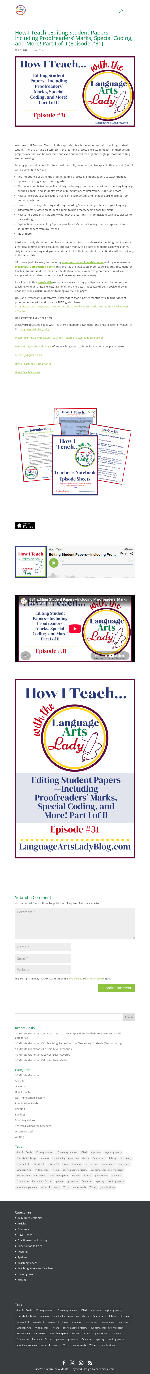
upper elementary (50, 1187)
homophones (107, 1164)
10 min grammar (44, 1152)
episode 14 (53, 1164)
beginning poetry (113, 1152)
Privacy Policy (75, 978)
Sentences (87, 1181)
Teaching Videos (25, 1120)
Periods (76, 1175)
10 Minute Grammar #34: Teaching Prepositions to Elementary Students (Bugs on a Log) (68, 1043)
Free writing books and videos (33, 346)
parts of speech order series (30, 1175)
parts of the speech (58, 1175)
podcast (87, 1175)
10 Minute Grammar (27, 1075)
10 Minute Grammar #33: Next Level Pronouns (43, 1049)
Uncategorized (24, 1131)
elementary (126, 1158)
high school (91, 1164)
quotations (73, 1181)
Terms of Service (95, 978)
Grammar (21, 1086)
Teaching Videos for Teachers (33, 1126)
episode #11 (22, 1164)
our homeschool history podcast (107, 1169)
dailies (85, 1158)
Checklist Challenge (26, 1158)
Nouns (56, 1169)
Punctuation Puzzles (27, 1103)
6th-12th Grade (24, 1152)
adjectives (96, 1152)
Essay (65, 1164)
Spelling (20, 1114)
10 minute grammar (67, 1152)
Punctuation (22, 1181)
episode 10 (38, 1164)
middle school (42, 1169)
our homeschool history (75, 1169)
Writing (19, 1137)
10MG (84, 1152)
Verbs (66, 1187)
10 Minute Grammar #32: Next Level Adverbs (42, 1054)
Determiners (99, 1158)
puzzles (60, 1181)
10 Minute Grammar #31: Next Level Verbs (41, 1060)
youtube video (107, 1187)
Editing (112, 1158)
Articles (19, 1080)
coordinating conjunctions (65, 1158)
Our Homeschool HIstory (30, 1097)
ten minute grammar (27, 1187)
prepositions (101, 1175)
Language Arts (23, 1169)
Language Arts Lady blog (35, 329)
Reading (20, 1109)
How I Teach (39, 50)
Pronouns (116, 1175)
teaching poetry (116, 1181)
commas (44, 1158)
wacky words (79, 1187)
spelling (100, 1181)
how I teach (123, 1164)
